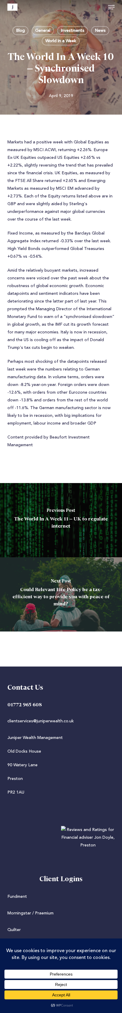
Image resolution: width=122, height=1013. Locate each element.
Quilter (14, 930)
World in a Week (60, 41)
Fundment (17, 896)
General (42, 30)
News (100, 30)
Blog (20, 30)
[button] (111, 7)
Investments (72, 30)
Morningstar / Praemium (30, 913)
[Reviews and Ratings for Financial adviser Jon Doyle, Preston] (61, 845)
